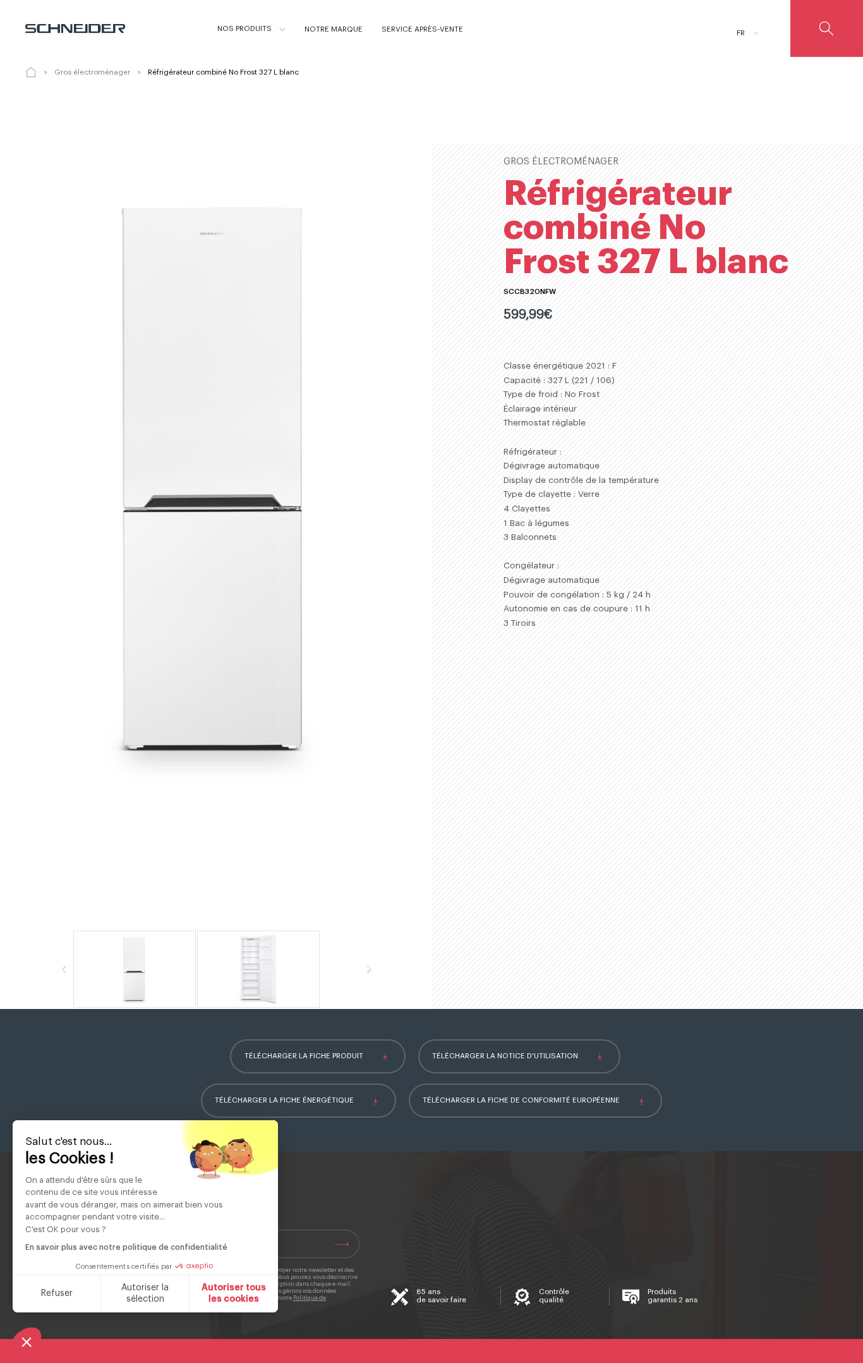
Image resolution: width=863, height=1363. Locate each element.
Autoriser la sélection (145, 1293)
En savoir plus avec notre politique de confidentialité (126, 1247)
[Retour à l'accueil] (31, 72)
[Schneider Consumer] (80, 28)
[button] (26, 1341)
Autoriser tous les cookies (234, 1293)
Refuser (57, 1293)
